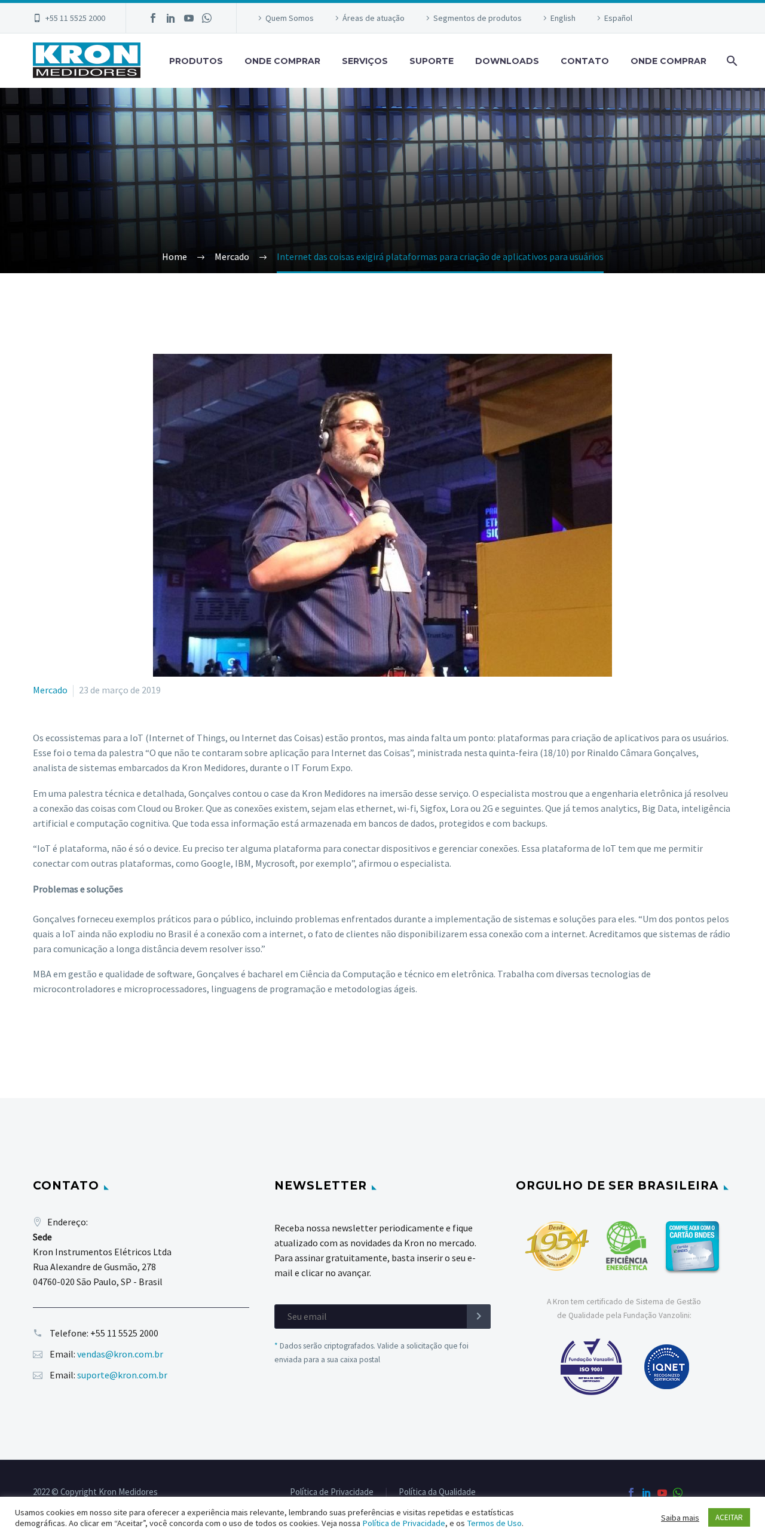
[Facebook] (153, 18)
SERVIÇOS (365, 61)
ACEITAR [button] (729, 1517)
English (563, 18)
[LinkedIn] (171, 18)
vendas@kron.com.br (120, 1354)
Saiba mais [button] (680, 1517)
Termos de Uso (494, 1523)
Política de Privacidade (332, 1492)
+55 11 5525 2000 (75, 18)
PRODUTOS (196, 61)
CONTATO (585, 61)
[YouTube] (189, 18)
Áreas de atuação (373, 18)
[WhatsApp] (207, 18)
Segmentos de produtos (477, 18)
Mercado (50, 690)
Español (618, 18)
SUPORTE (431, 61)
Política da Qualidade (437, 1492)
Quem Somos (289, 18)
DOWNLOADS (507, 61)
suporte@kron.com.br (122, 1375)
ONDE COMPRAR (282, 61)
